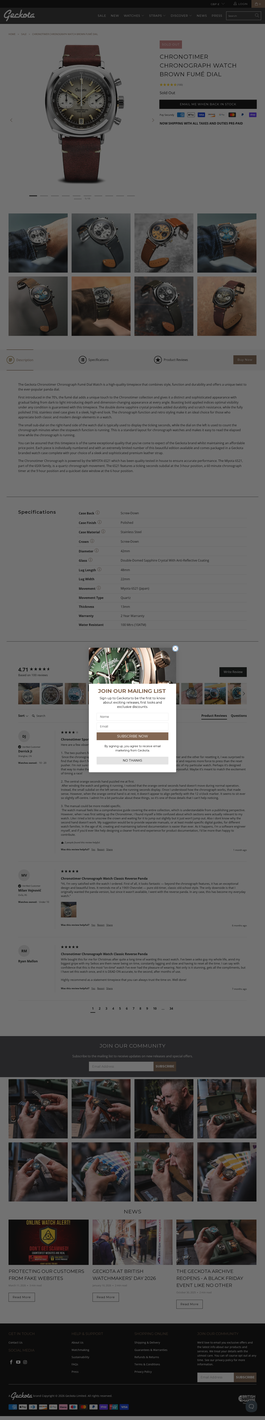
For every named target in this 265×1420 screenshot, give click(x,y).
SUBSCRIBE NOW (132, 736)
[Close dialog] (175, 648)
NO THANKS (132, 760)
